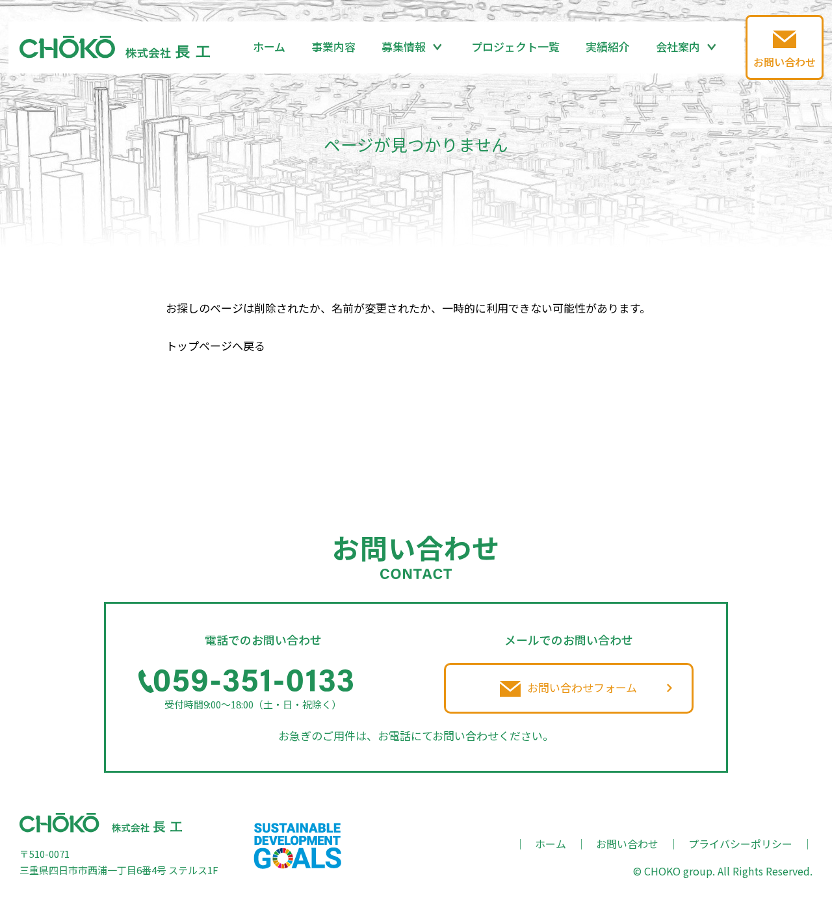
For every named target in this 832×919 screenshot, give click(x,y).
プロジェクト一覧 (515, 46)
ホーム (269, 46)
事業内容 (333, 46)
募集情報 (404, 46)
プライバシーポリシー (740, 843)
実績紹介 (608, 46)
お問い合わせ (627, 843)
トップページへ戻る (215, 345)
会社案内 (678, 46)
